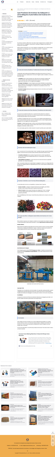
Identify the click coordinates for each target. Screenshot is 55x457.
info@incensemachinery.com (29, 445)
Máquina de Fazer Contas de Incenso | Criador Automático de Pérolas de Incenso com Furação (7, 18)
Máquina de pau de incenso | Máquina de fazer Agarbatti (6, 95)
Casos (33, 2)
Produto (21, 2)
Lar (17, 2)
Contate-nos (43, 2)
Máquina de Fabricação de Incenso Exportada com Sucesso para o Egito (7, 61)
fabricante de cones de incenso (46, 222)
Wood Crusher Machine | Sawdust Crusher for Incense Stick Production (7, 84)
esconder (25, 31)
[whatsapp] (27, 450)
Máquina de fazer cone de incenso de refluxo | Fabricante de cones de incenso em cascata (7, 25)
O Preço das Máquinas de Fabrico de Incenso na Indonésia (7, 43)
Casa (18, 8)
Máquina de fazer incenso (6, 15)
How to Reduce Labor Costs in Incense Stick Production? (6, 114)
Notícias (37, 2)
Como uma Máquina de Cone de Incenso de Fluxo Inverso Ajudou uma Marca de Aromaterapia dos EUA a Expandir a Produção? (7, 73)
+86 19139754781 (14, 445)
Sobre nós (28, 2)
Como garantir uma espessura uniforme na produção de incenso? (6, 67)
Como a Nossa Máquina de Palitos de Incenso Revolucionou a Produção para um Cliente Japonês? (7, 49)
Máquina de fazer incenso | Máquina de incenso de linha (7, 100)
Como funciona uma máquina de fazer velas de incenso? (7, 37)
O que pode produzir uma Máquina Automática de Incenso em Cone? (7, 55)
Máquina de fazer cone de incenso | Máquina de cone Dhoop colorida (7, 32)
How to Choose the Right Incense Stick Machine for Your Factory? (7, 119)
